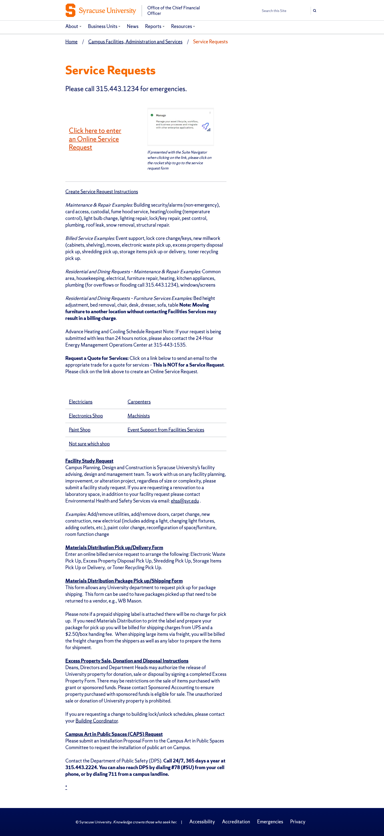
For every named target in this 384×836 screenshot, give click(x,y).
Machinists (139, 416)
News (132, 26)
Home (71, 41)
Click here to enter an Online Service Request (95, 139)
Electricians (80, 402)
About (71, 26)
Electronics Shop (86, 416)
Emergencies (270, 821)
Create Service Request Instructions (101, 191)
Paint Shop (79, 430)
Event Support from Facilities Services (166, 430)
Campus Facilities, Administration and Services (135, 41)
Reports (153, 26)
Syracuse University (95, 821)
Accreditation (236, 821)
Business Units (102, 26)
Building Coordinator (97, 721)
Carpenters (139, 402)
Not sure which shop (89, 444)
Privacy (297, 821)
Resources (181, 26)
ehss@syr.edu (185, 501)
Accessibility (202, 821)
